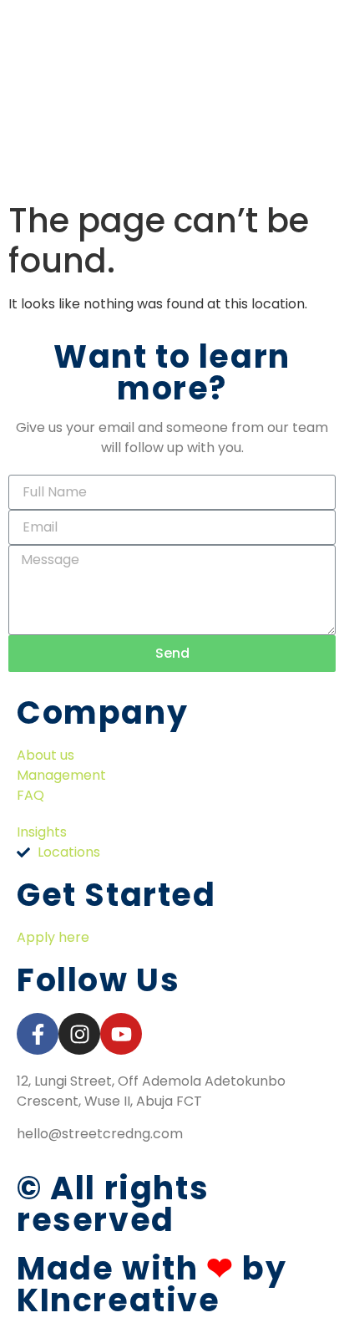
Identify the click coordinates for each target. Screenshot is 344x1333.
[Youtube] (121, 1034)
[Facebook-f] (37, 1034)
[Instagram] (79, 1034)
